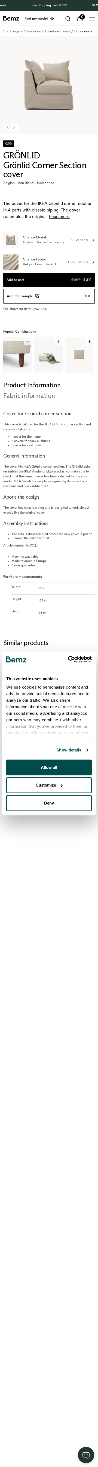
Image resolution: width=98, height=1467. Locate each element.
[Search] (68, 19)
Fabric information (29, 395)
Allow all (49, 767)
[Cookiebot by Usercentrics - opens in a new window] (69, 659)
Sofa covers (83, 31)
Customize (46, 785)
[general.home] (11, 18)
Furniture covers (57, 31)
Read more (59, 216)
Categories (32, 31)
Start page (11, 31)
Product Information (31, 385)
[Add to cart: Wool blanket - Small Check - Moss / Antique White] (59, 341)
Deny (49, 802)
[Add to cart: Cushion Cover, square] (89, 341)
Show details (68, 750)
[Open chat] (86, 1455)
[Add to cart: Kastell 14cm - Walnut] (28, 341)
